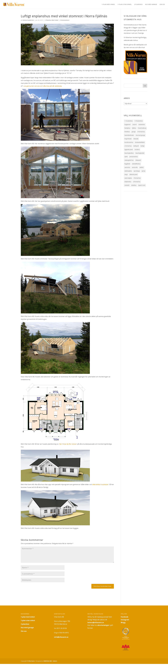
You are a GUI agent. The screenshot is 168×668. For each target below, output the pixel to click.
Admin (55, 661)
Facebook (124, 617)
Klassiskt (136, 139)
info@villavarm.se (61, 637)
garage (134, 131)
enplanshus (142, 124)
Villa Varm (31, 661)
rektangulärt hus (129, 160)
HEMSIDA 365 (47, 661)
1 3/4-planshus (139, 121)
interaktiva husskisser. (100, 484)
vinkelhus (133, 185)
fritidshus (127, 131)
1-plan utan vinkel (125, 4)
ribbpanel (138, 160)
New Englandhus (129, 153)
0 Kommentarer (65, 20)
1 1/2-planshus (129, 121)
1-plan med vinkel (108, 4)
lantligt (142, 146)
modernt (137, 149)
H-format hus (141, 131)
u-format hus (136, 181)
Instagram (125, 620)
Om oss (162, 4)
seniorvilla (135, 167)
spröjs (143, 171)
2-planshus (138, 4)
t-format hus (137, 178)
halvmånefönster (129, 135)
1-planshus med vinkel (51, 20)
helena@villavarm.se (96, 622)
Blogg (123, 622)
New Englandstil (140, 153)
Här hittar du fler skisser (68, 444)
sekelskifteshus (136, 164)
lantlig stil (136, 146)
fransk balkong (142, 128)
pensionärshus (134, 156)
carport (134, 124)
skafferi (142, 167)
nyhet (126, 156)
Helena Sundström (28, 20)
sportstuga (137, 171)
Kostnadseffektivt (140, 142)
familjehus (127, 128)
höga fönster (128, 139)
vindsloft (127, 185)
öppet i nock (141, 185)
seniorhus (127, 167)
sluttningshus (128, 171)
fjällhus (134, 128)
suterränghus (128, 178)
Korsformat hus (129, 142)
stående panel (133, 174)
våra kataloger (103, 625)
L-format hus (128, 146)
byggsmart (127, 124)
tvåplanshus (128, 181)
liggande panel (129, 149)
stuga (126, 174)
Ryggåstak (127, 164)
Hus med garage (151, 4)
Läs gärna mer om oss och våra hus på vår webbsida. (42, 86)
